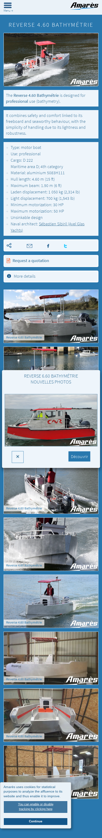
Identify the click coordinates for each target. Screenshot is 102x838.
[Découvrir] (51, 424)
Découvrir (79, 456)
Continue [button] (35, 821)
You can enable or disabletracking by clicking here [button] (35, 807)
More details (24, 276)
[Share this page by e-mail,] (23, 245)
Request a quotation (31, 260)
